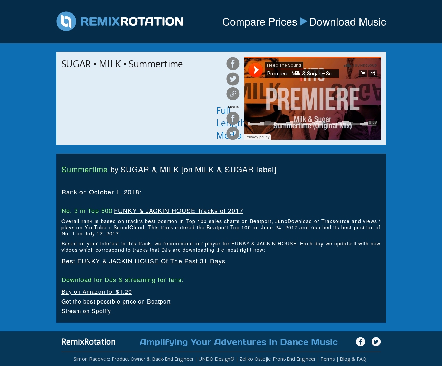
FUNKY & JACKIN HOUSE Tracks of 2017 (178, 210)
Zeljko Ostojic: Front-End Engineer (277, 359)
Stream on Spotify (86, 311)
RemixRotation (88, 341)
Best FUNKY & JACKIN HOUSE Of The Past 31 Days (143, 260)
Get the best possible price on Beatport (116, 301)
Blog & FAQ (353, 359)
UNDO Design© (216, 359)
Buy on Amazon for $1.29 (96, 292)
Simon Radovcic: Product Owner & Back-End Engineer (134, 359)
